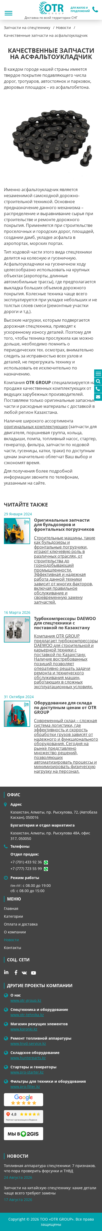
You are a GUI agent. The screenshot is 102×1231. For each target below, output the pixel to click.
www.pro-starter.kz (27, 1072)
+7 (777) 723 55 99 (26, 868)
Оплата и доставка (21, 924)
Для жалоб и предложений (80, 9)
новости (17, 1156)
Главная (11, 908)
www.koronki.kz (23, 1029)
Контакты (12, 947)
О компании (15, 931)
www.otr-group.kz (25, 1000)
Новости (11, 939)
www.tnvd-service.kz (28, 1043)
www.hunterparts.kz (28, 1057)
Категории (13, 916)
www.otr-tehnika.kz (27, 1014)
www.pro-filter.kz (25, 1086)
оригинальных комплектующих (36, 426)
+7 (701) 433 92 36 (26, 861)
